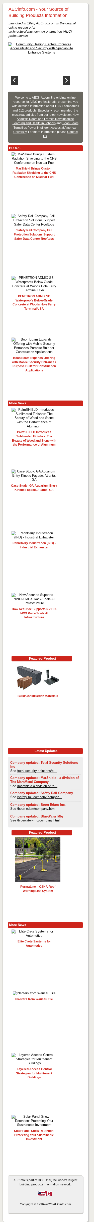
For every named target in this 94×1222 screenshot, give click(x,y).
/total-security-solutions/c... (37, 771)
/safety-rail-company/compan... (39, 797)
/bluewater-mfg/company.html (38, 820)
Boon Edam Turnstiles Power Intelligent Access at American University (45, 127)
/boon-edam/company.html (36, 809)
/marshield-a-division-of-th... (37, 786)
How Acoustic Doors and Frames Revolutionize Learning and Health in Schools (46, 119)
